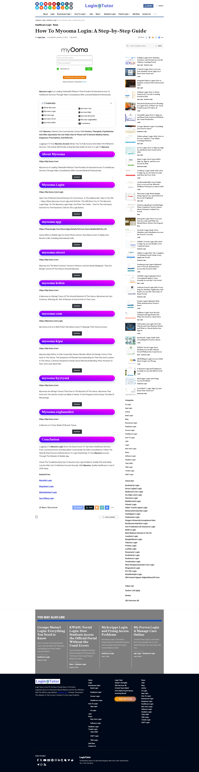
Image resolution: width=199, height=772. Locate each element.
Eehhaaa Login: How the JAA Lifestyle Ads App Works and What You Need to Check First (149, 315)
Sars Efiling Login (46, 498)
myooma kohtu (50, 122)
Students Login (148, 65)
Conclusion (85, 123)
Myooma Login (50, 111)
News (55, 25)
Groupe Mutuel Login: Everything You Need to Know (51, 633)
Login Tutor (41, 37)
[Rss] (45, 764)
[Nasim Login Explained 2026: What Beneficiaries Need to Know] (130, 304)
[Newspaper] (71, 4)
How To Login (130, 438)
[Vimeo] (37, 8)
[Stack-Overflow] (62, 8)
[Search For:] (142, 45)
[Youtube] (45, 4)
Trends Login (129, 471)
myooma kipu (86, 112)
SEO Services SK (132, 600)
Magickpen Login (46, 486)
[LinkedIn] (59, 760)
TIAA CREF (129, 463)
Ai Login (128, 404)
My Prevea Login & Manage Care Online (146, 631)
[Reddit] (41, 8)
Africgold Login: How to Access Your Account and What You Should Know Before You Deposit (150, 221)
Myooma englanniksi (89, 120)
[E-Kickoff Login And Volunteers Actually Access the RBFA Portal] (130, 372)
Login (138, 76)
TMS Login (129, 467)
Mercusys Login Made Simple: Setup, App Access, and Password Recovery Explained (150, 196)
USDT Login (129, 474)
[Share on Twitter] (149, 37)
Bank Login (129, 416)
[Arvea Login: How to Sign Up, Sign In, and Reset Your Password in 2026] (130, 151)
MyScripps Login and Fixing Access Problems (115, 631)
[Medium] (67, 8)
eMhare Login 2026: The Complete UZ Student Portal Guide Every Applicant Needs (150, 255)
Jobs (127, 441)
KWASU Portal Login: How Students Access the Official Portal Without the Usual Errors (149, 350)
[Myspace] (65, 760)
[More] (162, 37)
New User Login (130, 449)
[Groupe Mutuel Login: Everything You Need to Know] (130, 129)
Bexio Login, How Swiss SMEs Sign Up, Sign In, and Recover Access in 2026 (149, 161)
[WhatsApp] (41, 764)
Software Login (130, 456)
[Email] (152, 37)
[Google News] (49, 760)
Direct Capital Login (133, 488)
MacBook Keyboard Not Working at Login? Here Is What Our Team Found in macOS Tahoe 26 (150, 106)
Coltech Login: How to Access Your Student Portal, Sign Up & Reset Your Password (149, 71)
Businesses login (142, 166)
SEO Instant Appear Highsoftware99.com (142, 577)
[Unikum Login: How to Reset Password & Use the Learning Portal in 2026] (130, 95)
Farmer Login (130, 430)
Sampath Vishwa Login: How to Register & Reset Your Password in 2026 (150, 83)
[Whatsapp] (50, 8)
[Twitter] (41, 4)
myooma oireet (50, 119)
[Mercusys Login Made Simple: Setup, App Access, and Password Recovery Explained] (130, 196)
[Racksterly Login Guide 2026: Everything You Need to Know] (130, 340)
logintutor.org (62, 692)
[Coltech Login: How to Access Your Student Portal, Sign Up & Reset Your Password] (130, 72)
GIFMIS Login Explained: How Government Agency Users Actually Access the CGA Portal (149, 278)
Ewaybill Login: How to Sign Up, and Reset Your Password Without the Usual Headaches (150, 117)
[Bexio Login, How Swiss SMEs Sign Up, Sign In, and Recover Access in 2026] (130, 162)
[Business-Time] (71, 8)
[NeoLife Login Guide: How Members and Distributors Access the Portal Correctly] (130, 233)
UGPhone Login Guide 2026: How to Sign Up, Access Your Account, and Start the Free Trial (150, 173)
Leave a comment (110, 517)
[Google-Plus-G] (50, 4)
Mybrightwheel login (48, 492)
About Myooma (50, 108)
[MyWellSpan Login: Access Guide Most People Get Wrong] (130, 362)
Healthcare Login (43, 25)
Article (127, 412)
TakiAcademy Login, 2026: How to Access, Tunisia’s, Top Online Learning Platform (150, 138)
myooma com (86, 108)
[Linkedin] (62, 4)
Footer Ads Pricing (125, 699)
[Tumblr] (67, 4)
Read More (77, 177)
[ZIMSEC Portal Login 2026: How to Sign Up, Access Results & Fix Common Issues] (130, 244)
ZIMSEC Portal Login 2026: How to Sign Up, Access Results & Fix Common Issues (149, 244)
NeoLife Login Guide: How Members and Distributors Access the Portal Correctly (150, 232)
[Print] (159, 37)
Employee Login (130, 427)
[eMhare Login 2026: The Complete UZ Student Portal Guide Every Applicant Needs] (130, 256)
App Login (140, 65)
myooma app (49, 115)
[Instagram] (58, 4)
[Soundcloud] (54, 8)
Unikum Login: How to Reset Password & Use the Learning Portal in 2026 (148, 94)
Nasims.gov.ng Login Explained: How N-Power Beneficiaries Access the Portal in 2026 (149, 267)
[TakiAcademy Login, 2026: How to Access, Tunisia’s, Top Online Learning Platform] (130, 139)
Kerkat (128, 595)
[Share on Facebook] (146, 37)
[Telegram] (45, 8)
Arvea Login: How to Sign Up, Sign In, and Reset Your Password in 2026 (150, 150)
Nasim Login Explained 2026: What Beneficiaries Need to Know (148, 303)
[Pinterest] (54, 4)
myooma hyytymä (88, 116)
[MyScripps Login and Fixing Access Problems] (130, 381)
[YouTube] (45, 760)
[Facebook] (37, 4)
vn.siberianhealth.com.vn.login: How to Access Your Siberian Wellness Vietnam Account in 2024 (150, 184)
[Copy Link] (155, 37)
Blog (138, 214)
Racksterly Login (132, 485)
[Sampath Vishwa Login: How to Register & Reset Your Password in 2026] (130, 83)
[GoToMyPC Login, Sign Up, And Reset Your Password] (130, 391)
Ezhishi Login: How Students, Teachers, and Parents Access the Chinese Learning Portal (150, 60)
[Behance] (58, 8)
